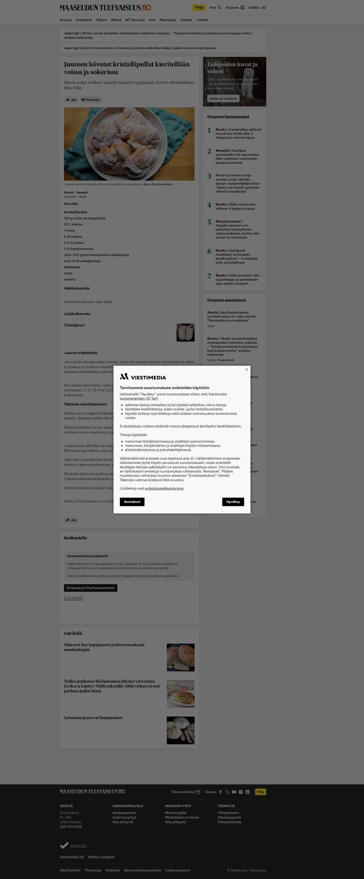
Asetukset (132, 502)
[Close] (246, 369)
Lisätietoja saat (152, 488)
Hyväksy (233, 502)
